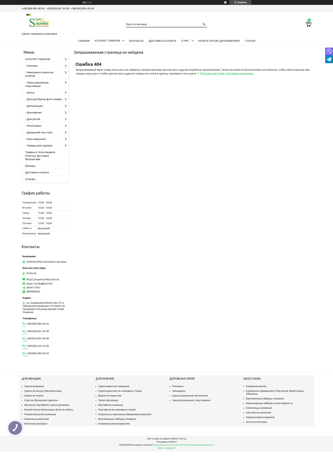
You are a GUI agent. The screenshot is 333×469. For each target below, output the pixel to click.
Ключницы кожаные (259, 407)
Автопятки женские (258, 412)
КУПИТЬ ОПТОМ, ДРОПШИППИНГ (219, 40)
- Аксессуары (33, 125)
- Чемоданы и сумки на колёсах (39, 74)
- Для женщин (34, 105)
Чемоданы (178, 390)
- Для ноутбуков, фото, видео (43, 99)
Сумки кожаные (34, 386)
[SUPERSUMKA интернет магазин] (39, 21)
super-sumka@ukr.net (39, 283)
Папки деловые (108, 400)
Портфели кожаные (110, 404)
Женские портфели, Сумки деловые (47, 404)
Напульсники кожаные (260, 417)
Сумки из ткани (33, 395)
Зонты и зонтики (256, 421)
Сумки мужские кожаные (113, 386)
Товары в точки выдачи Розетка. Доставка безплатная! (40, 156)
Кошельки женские (36, 418)
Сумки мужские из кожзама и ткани (120, 390)
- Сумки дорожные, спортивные (37, 84)
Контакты (136, 40)
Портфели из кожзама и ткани (117, 409)
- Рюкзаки (31, 65)
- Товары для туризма (38, 145)
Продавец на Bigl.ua (166, 442)
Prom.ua (182, 438)
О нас (185, 40)
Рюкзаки (177, 386)
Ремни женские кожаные (40, 414)
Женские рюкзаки (35, 423)
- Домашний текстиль (39, 132)
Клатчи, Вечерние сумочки (41, 400)
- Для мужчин (33, 112)
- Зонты (30, 92)
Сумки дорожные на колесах (190, 395)
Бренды (30, 165)
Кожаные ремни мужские (114, 423)
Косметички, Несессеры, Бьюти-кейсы (48, 409)
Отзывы (30, 179)
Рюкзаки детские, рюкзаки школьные (226, 73)
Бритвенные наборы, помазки (117, 418)
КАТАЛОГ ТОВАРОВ (107, 40)
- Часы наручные (35, 138)
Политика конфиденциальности (197, 445)
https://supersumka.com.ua (42, 279)
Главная (84, 40)
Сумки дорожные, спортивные (191, 400)
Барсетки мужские (109, 395)
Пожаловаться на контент (166, 445)
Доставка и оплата (162, 40)
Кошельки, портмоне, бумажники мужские (124, 414)
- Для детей (32, 119)
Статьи (250, 40)
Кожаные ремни (256, 386)
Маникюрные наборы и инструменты (269, 403)
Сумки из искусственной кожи (43, 390)
